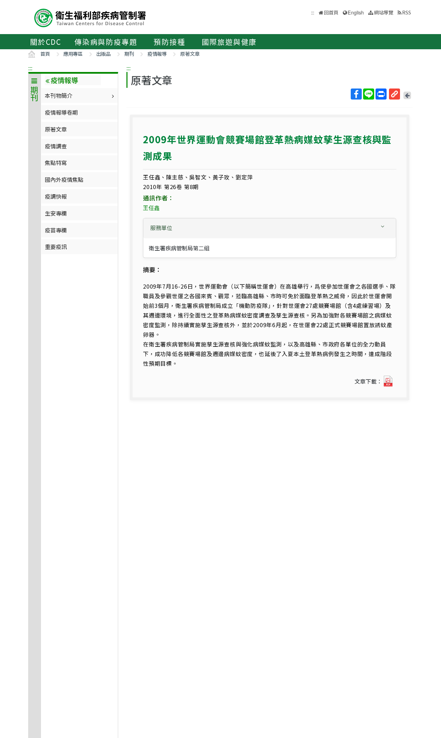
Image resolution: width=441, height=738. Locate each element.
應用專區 (73, 53)
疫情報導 (157, 53)
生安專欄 (56, 213)
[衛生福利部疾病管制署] (90, 17)
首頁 (45, 53)
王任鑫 (151, 208)
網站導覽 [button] (383, 12)
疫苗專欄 (56, 230)
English (356, 12)
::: (30, 68)
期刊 (129, 53)
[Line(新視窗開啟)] (368, 94)
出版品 (103, 53)
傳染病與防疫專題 (105, 42)
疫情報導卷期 (61, 112)
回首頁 (331, 12)
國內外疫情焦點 (64, 179)
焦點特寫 (56, 162)
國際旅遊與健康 (229, 42)
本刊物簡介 (58, 95)
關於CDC (45, 42)
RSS (406, 12)
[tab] (269, 228)
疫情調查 (56, 146)
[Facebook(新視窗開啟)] (356, 94)
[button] (269, 228)
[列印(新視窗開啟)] (381, 94)
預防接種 (169, 42)
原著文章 (189, 53)
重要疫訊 (56, 246)
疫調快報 (56, 196)
